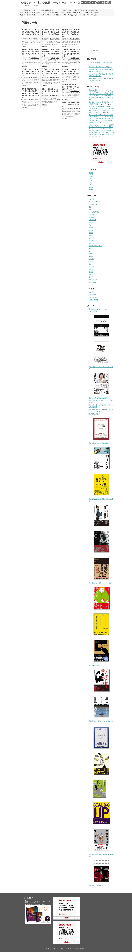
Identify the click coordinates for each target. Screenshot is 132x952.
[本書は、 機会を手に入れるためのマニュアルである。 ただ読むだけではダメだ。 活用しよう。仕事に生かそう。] (101, 610)
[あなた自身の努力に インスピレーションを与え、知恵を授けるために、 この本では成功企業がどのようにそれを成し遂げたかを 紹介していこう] (101, 402)
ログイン (91, 292)
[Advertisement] (100, 33)
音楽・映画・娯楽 (92, 15)
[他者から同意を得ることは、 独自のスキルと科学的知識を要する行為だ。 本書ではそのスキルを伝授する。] (101, 883)
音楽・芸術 (92, 282)
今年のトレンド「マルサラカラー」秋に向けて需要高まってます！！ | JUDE (101, 110)
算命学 (91, 253)
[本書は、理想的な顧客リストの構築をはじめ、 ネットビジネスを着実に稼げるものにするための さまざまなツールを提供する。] (99, 799)
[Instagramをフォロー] (95, 2)
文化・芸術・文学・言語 (59, 15)
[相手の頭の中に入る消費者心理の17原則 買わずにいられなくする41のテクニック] (101, 719)
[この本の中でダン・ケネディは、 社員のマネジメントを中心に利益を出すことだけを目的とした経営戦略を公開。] (101, 580)
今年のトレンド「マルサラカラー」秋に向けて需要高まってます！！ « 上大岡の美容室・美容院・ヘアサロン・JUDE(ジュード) (101, 95)
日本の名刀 (92, 220)
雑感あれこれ (93, 280)
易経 (90, 225)
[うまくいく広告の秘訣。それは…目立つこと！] (101, 407)
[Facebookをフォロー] (85, 2)
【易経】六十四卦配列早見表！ (28, 15)
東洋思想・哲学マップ (74, 15)
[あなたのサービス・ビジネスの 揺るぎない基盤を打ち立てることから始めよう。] (101, 311)
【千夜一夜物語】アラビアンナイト (29, 10)
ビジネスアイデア (94, 201)
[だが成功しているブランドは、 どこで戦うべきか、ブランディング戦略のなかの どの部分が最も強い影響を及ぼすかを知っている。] (101, 364)
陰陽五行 (91, 266)
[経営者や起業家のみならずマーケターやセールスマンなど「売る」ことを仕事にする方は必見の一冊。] (101, 852)
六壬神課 (33, 38)
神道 (77, 108)
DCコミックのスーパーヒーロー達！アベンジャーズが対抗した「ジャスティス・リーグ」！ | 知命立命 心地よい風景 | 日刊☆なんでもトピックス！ (101, 132)
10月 (91, 176)
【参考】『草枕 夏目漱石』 (50, 12)
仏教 (90, 207)
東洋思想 (91, 243)
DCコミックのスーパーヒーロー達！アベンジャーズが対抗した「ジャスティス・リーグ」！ (101, 127)
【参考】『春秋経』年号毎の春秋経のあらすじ (88, 10)
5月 (91, 184)
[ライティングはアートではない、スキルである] (101, 369)
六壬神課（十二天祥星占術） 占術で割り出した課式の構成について (70, 87)
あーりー (105, 104)
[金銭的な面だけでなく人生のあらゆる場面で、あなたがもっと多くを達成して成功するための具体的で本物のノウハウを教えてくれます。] (94, 665)
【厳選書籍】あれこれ (47, 10)
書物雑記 (91, 227)
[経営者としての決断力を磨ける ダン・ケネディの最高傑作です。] (101, 750)
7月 (91, 180)
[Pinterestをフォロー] (99, 2)
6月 (91, 182)
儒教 (90, 209)
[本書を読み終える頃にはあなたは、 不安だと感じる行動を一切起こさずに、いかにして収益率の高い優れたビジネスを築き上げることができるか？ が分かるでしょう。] (99, 443)
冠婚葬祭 (91, 217)
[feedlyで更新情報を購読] (106, 2)
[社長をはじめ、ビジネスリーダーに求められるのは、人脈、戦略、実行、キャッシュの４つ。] (101, 825)
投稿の (92, 294)
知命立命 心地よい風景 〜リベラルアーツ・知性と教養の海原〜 (61, 2)
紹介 (84, 15)
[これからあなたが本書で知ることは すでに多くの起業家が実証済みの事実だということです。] (94, 414)
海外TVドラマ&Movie (95, 246)
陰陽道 (37, 38)
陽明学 (91, 274)
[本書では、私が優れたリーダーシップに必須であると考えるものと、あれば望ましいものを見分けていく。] (101, 583)
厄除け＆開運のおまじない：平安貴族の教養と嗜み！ (50, 91)
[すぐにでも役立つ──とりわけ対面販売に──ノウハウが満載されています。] (98, 398)
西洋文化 (91, 261)
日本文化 (53, 95)
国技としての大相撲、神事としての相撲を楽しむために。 (70, 104)
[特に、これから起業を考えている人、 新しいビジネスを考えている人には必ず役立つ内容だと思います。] (101, 395)
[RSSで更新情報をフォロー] (109, 2)
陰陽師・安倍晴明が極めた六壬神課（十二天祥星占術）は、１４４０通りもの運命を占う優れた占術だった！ (30, 93)
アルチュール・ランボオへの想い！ (100, 67)
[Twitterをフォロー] (82, 2)
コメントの (94, 297)
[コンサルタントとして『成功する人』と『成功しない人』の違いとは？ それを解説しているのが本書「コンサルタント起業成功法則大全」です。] (35, 904)
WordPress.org (93, 300)
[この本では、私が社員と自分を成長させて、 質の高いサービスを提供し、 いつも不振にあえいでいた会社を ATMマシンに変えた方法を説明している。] (101, 501)
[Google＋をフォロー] (88, 2)
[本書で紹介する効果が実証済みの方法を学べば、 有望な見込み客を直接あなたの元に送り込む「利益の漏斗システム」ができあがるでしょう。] (101, 776)
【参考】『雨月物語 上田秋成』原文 (71, 12)
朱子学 (91, 235)
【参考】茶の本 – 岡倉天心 (91, 12)
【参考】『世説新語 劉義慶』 (64, 10)
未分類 (91, 233)
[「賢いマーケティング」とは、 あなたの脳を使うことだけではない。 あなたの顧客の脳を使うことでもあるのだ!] (101, 636)
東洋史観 (91, 238)
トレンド (91, 199)
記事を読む (24, 46)
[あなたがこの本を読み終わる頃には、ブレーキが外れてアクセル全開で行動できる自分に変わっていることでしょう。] (101, 856)
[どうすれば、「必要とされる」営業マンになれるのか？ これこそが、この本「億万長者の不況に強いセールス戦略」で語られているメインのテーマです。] (101, 441)
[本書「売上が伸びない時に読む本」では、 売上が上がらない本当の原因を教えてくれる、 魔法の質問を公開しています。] (101, 496)
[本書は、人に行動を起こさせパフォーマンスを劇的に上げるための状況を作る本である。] (101, 338)
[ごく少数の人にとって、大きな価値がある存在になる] (97, 885)
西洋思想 (91, 259)
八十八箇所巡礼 (94, 212)
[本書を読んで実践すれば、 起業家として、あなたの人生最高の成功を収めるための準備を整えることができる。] (101, 554)
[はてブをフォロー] (92, 2)
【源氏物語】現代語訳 (44, 15)
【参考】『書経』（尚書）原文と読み (29, 12)
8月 (91, 178)
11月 (91, 174)
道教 (90, 264)
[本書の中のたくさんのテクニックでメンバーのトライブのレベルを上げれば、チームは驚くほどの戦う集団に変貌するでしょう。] (101, 663)
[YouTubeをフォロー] (102, 2)
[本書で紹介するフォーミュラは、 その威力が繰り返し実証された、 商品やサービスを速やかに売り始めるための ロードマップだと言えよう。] (101, 470)
